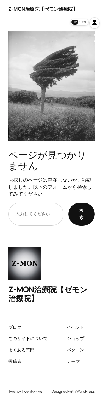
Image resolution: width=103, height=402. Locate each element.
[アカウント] (94, 23)
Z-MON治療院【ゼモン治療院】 (43, 8)
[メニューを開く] (91, 9)
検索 (81, 213)
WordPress (85, 391)
